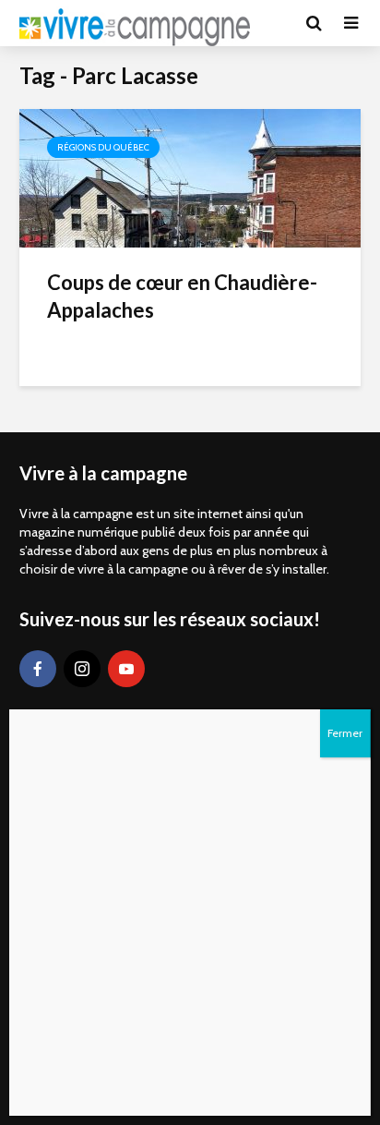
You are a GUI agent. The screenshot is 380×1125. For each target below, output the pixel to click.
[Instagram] (82, 668)
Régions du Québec (103, 147)
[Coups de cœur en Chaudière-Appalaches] (190, 177)
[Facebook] (37, 668)
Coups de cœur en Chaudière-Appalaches (182, 296)
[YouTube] (126, 668)
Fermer (344, 733)
